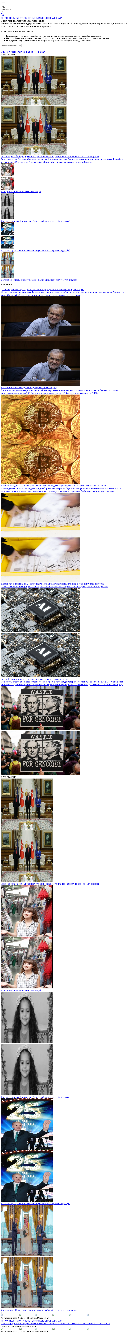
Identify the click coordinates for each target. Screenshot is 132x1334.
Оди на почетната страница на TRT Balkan (23, 51)
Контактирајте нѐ (23, 1323)
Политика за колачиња (98, 1323)
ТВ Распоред (7, 1323)
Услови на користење (50, 1323)
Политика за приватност (73, 1323)
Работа (35, 1323)
